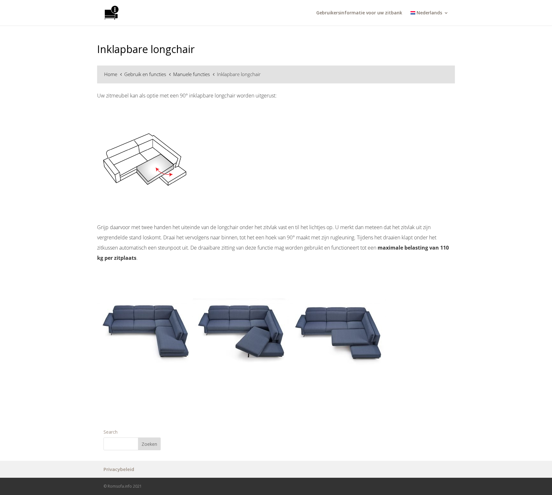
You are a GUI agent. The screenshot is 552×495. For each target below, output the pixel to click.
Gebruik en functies (145, 74)
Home (111, 74)
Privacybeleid (118, 469)
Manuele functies (192, 74)
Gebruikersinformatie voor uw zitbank (359, 13)
